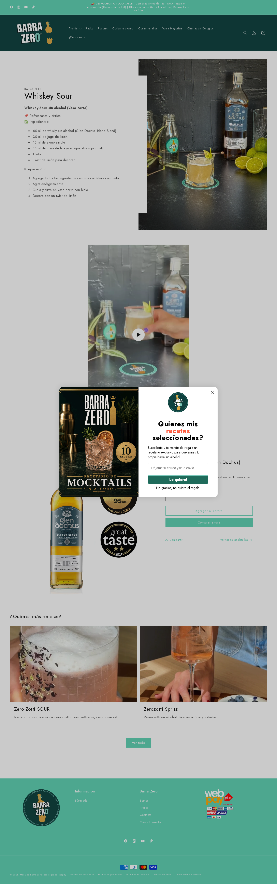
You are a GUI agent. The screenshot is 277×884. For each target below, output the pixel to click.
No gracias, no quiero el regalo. (178, 488)
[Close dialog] (212, 392)
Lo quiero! (178, 479)
